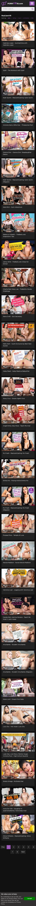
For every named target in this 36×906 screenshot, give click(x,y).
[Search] (32, 9)
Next (23, 852)
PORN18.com (15, 3)
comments (26, 18)
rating (14, 18)
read (19, 18)
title (32, 18)
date (9, 18)
